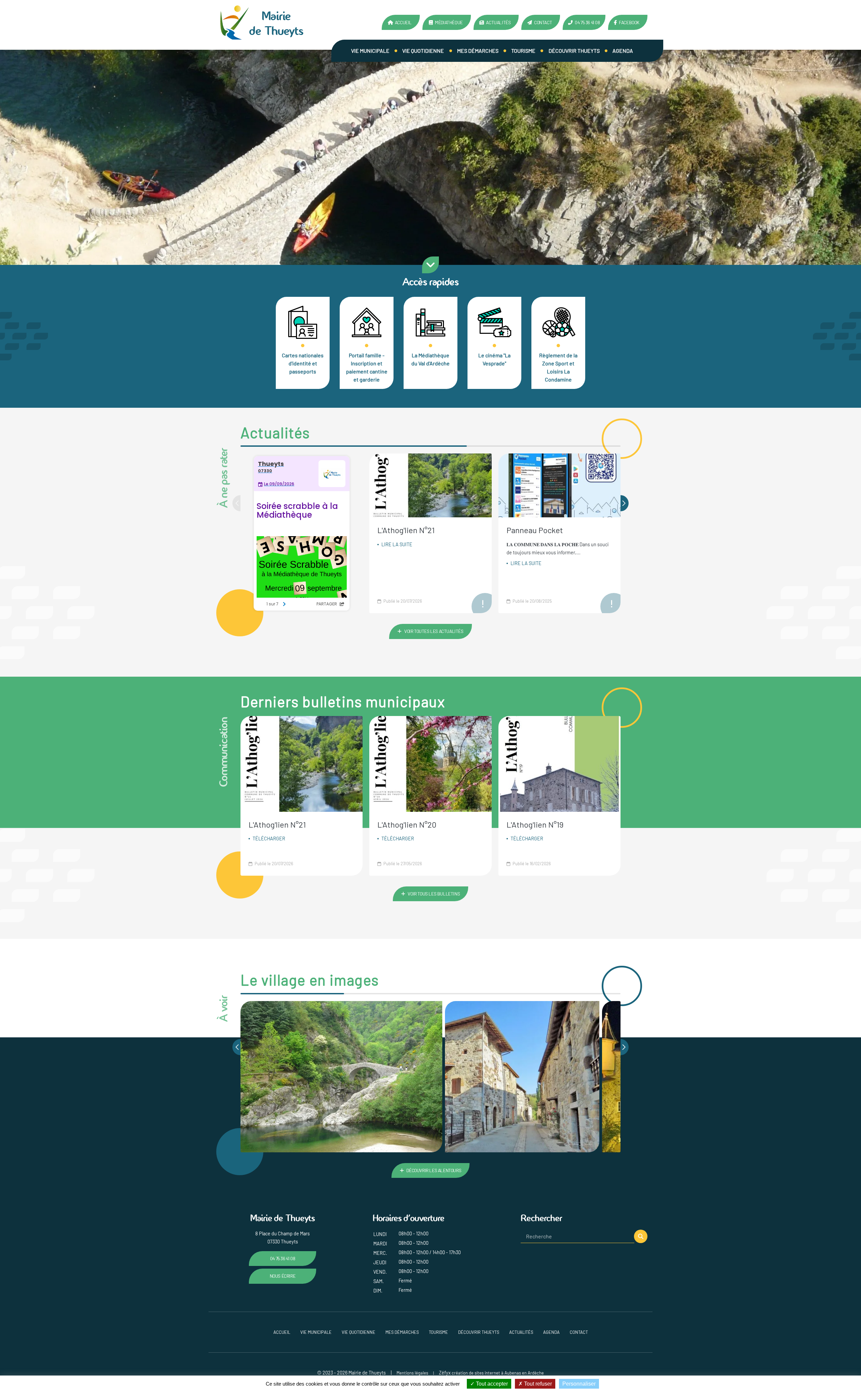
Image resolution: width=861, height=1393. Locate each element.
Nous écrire (283, 1276)
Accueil (403, 22)
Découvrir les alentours (433, 1170)
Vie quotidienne (423, 50)
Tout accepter (491, 1384)
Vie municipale (370, 50)
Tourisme (523, 50)
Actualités (498, 22)
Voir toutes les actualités (433, 631)
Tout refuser (537, 1384)
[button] (625, 503)
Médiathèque (449, 22)
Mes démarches (477, 50)
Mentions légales (412, 1373)
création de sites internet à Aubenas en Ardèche (498, 1373)
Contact (543, 22)
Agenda (622, 50)
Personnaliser (579, 1384)
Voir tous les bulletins (434, 894)
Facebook (629, 22)
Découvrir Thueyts (574, 50)
